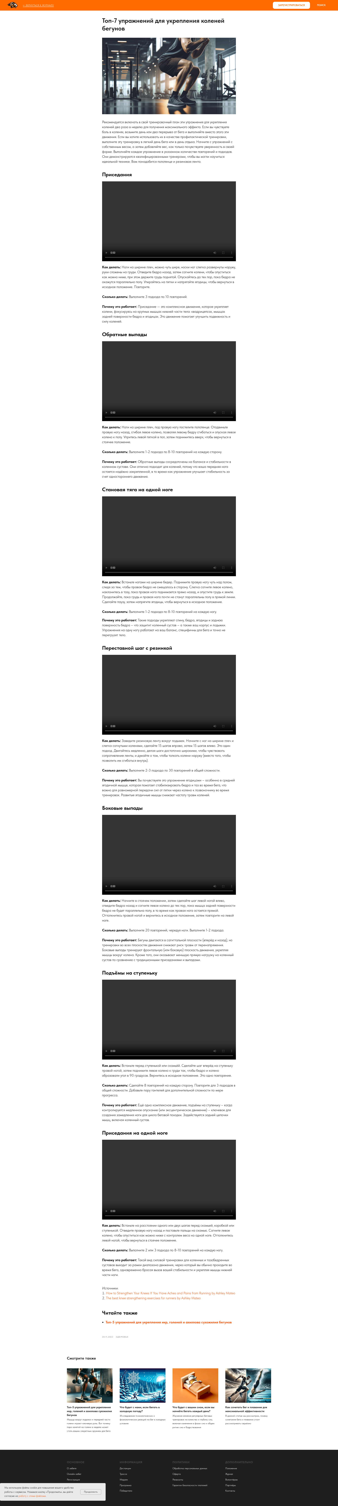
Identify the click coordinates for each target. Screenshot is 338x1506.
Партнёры (230, 1485)
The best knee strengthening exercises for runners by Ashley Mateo (153, 1298)
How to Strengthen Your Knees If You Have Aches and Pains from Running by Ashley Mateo (170, 1293)
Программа (125, 1485)
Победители (126, 1490)
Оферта (177, 1474)
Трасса (123, 1474)
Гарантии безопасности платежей (190, 1485)
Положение (231, 1468)
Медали (124, 1479)
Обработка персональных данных (190, 1468)
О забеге (71, 1468)
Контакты (230, 1490)
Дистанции (125, 1468)
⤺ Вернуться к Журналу (38, 5)
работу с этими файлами (32, 1496)
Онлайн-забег (74, 1474)
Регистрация (73, 1479)
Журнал (229, 1474)
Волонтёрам (231, 1479)
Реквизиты (178, 1479)
